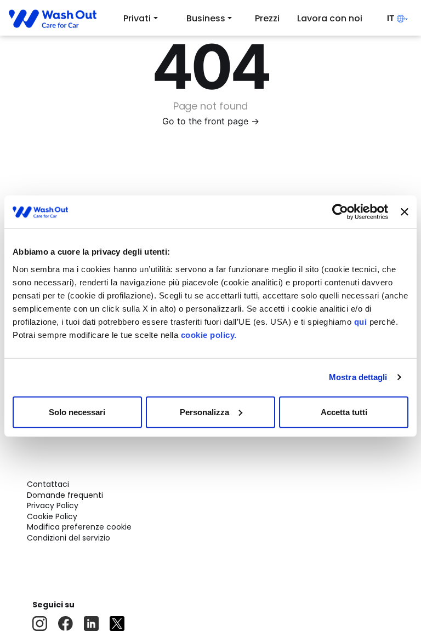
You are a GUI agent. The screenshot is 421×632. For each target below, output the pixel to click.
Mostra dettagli (358, 377)
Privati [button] (137, 18)
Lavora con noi (329, 18)
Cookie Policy (52, 516)
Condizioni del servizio (68, 537)
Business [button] (205, 18)
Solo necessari (77, 411)
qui (360, 321)
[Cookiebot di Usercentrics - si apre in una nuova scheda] (340, 212)
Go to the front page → (210, 121)
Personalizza (204, 411)
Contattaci (48, 484)
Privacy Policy (52, 505)
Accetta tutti (344, 411)
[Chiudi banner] (404, 212)
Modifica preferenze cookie (79, 526)
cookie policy (208, 334)
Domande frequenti (65, 495)
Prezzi (267, 18)
